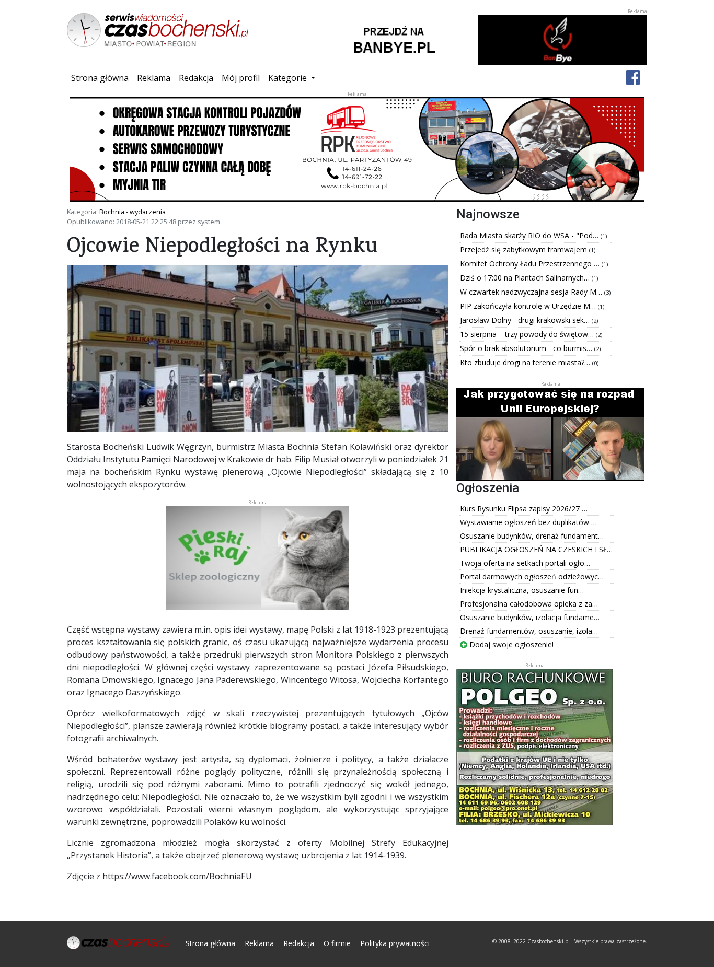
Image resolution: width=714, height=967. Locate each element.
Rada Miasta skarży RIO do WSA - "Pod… (530, 235)
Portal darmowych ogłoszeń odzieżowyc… (532, 576)
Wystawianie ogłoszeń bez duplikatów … (528, 522)
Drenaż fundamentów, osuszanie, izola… (529, 631)
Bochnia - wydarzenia (132, 211)
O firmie (337, 943)
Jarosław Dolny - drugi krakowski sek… (526, 320)
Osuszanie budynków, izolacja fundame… (530, 617)
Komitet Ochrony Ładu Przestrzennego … (531, 264)
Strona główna (102, 78)
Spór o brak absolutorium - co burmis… (527, 348)
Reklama (153, 78)
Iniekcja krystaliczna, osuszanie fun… (522, 590)
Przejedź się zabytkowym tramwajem (524, 249)
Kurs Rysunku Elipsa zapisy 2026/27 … (524, 509)
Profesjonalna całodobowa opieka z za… (529, 604)
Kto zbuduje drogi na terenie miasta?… (526, 362)
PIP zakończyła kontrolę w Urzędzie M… (529, 306)
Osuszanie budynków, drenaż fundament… (532, 536)
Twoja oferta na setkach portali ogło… (525, 563)
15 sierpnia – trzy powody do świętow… (528, 334)
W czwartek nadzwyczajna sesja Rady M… (532, 292)
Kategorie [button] (288, 78)
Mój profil (241, 78)
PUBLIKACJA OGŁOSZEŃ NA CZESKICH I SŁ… (536, 549)
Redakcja (196, 78)
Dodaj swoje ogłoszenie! (510, 644)
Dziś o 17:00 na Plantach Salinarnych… (526, 278)
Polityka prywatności (395, 943)
